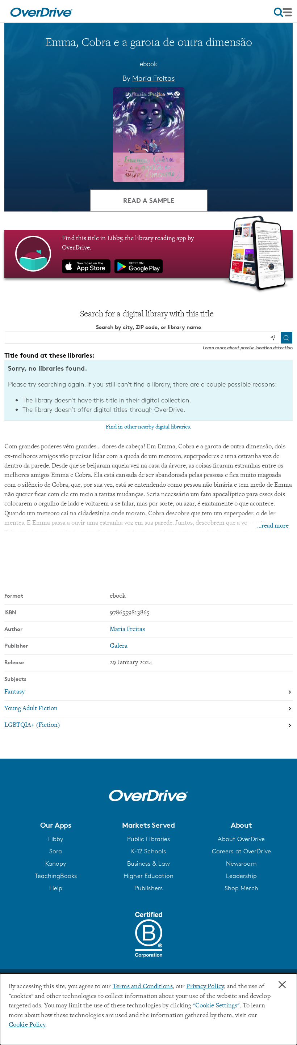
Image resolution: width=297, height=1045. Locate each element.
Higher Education (148, 875)
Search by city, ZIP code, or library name (148, 327)
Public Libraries (148, 839)
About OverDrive (241, 839)
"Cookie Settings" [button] (216, 1006)
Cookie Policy (27, 1025)
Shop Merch (241, 888)
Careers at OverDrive (241, 851)
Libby (55, 839)
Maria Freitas (153, 78)
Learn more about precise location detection (248, 347)
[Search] (286, 338)
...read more (273, 526)
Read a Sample (148, 200)
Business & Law (148, 863)
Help (55, 888)
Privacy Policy (205, 987)
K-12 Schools (148, 851)
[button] (55, 825)
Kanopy (55, 863)
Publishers (148, 888)
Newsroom (241, 863)
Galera (118, 646)
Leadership (241, 875)
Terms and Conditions (143, 987)
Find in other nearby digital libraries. (148, 427)
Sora (55, 851)
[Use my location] (273, 338)
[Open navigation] (283, 12)
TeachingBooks (56, 875)
